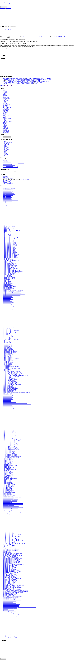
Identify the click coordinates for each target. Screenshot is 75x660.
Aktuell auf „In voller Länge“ (12, 85)
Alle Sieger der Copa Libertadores (8, 378)
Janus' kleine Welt (6, 109)
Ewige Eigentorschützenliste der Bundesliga (10, 521)
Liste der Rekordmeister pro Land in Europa (10, 554)
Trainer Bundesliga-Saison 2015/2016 (9, 611)
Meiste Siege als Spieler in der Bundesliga (10, 580)
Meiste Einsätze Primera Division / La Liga (10, 572)
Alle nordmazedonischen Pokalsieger (9, 336)
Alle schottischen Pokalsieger (8, 362)
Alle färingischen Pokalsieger (8, 259)
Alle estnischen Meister (7, 223)
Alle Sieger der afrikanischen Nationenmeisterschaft (12, 372)
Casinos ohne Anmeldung (7, 164)
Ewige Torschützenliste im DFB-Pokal (9, 542)
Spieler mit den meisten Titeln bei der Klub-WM (11, 606)
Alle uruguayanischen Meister (8, 475)
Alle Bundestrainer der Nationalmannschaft (10, 203)
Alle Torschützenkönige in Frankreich (9, 432)
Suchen (1, 171)
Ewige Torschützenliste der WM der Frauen (10, 538)
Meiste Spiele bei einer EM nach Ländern (10, 581)
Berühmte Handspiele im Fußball (8, 505)
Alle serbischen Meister (7, 369)
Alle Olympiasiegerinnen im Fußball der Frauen (11, 341)
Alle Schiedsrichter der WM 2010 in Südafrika (11, 358)
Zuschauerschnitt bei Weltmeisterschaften (10, 632)
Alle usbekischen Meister (7, 476)
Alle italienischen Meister (7, 284)
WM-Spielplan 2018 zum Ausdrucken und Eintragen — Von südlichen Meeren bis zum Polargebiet (20, 625)
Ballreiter (4, 94)
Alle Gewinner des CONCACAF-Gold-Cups (10, 268)
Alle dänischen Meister (7, 215)
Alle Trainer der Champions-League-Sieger (10, 448)
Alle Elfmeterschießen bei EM (8, 218)
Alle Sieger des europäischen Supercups (10, 389)
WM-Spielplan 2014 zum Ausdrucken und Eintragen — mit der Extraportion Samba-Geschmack (19, 623)
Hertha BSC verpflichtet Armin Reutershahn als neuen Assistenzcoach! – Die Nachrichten (18, 81)
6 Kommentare (3, 52)
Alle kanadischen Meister (7, 289)
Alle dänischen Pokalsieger (7, 216)
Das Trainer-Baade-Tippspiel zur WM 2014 (10, 508)
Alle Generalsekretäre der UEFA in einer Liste (11, 260)
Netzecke (4, 116)
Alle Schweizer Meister (7, 365)
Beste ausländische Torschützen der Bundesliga (11, 506)
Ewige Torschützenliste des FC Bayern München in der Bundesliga (14, 540)
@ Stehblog (5, 151)
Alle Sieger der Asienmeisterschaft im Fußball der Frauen (12, 373)
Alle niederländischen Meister (8, 329)
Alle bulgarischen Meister (7, 201)
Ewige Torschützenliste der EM (8, 533)
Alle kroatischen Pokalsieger (8, 299)
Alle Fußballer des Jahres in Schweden (9, 251)
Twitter (4, 4)
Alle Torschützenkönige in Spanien (9, 437)
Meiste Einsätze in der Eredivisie (8, 566)
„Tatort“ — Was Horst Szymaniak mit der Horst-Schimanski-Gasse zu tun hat (39, 78)
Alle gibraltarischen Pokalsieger (8, 274)
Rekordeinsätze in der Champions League (10, 593)
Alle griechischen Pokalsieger (8, 276)
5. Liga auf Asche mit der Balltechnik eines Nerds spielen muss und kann (35, 36)
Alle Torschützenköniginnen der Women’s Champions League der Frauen (15, 444)
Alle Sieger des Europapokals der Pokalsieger (10, 388)
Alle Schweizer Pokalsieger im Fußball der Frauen (11, 368)
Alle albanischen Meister (7, 190)
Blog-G (4, 96)
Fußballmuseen (5, 106)
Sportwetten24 (5, 176)
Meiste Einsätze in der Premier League (9, 569)
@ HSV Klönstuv (6, 143)
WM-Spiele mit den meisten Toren (9, 620)
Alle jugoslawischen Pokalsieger (8, 288)
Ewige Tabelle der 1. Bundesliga (8, 527)
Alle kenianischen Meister (7, 296)
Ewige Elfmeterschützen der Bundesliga (10, 526)
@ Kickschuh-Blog (6, 145)
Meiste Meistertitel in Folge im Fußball (9, 577)
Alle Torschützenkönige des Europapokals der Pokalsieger (13, 424)
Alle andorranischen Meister (7, 192)
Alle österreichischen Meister (8, 496)
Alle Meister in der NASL (7, 321)
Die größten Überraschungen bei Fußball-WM (11, 510)
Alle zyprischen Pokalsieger (7, 494)
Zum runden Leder (6, 132)
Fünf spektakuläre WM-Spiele (8, 544)
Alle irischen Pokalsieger (7, 281)
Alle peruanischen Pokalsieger (8, 346)
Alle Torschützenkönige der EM (8, 420)
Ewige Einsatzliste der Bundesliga (8, 522)
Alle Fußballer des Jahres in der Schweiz (10, 244)
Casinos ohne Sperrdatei (9, 178)
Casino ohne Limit (21, 163)
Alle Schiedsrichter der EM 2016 (8, 357)
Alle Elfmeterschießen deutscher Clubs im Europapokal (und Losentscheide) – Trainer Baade (19, 79)
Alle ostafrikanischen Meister (8, 343)
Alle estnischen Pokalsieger (7, 224)
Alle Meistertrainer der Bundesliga (9, 323)
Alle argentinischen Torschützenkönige (9, 194)
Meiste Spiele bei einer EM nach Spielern (10, 582)
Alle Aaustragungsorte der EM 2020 (9, 188)
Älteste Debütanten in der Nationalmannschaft (11, 636)
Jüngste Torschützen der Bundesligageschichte (11, 549)
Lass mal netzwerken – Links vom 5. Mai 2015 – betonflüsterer (14, 78)
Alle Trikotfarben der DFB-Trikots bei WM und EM (12, 456)
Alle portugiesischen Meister (8, 349)
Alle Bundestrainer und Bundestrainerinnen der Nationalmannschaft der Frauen (16, 204)
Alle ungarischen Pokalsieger (8, 474)
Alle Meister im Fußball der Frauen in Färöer (10, 319)
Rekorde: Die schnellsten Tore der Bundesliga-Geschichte (13, 592)
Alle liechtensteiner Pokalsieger (8, 302)
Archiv (1, 136)
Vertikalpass (5, 129)
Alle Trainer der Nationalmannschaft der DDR (11, 449)
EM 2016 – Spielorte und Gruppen (9, 518)
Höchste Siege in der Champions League (10, 547)
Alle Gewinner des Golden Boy (8, 269)
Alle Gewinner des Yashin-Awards (9, 273)
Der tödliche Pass (6, 100)
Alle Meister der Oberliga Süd (8, 315)
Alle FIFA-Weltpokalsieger (7, 231)
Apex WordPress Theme (4, 657)
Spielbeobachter (5, 122)
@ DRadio (4, 141)
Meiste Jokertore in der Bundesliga (9, 576)
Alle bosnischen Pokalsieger (7, 199)
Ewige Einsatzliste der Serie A (8, 525)
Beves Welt (5, 95)
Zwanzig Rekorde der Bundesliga (8, 634)
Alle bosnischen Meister (7, 198)
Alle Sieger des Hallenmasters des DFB (9, 390)
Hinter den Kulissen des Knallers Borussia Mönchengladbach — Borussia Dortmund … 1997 (24, 80)
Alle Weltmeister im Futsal (7, 488)
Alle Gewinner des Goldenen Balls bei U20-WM (11, 270)
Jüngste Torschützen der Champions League (10, 550)
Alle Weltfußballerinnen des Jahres (9, 486)
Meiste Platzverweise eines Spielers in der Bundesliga (12, 578)
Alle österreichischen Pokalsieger (8, 498)
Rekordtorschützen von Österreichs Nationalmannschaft (12, 596)
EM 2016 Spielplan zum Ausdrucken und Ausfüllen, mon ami (13, 519)
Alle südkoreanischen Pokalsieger (8, 408)
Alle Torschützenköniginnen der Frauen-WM (10, 442)
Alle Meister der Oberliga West (8, 316)
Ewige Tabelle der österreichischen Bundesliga (11, 530)
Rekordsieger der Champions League (9, 594)
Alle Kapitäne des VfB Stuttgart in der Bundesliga (11, 292)
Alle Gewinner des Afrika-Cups (8, 267)
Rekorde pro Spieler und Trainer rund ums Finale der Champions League (15, 591)
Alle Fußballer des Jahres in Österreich (9, 253)
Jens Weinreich (5, 110)
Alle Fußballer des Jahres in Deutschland (10, 245)
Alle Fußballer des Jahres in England (9, 246)
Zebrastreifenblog (6, 131)
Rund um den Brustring (7, 118)
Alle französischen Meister (7, 235)
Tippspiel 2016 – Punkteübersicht (8, 610)
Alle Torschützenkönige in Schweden (9, 436)
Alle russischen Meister (7, 355)
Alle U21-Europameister (7, 468)
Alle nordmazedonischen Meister (8, 335)
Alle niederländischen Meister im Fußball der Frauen (12, 330)
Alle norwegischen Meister (7, 337)
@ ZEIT (4, 155)
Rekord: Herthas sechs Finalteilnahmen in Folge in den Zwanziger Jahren (15, 590)
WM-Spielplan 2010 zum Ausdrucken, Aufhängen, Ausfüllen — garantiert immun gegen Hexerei (19, 621)
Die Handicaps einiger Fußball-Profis (9, 511)
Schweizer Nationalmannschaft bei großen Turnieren (12, 600)
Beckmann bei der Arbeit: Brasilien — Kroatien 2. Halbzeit (13, 504)
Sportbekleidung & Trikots (7, 180)
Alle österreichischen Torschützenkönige (10, 501)
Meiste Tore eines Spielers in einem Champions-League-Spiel (13, 585)
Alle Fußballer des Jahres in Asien (8, 240)
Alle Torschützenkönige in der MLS (9, 429)
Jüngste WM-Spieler (6, 551)
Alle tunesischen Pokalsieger (8, 461)
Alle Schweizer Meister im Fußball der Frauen (11, 366)
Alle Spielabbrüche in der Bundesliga (9, 402)
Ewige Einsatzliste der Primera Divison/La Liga (11, 524)
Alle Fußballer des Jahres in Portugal (9, 250)
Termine (4, 2)
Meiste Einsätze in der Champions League (10, 565)
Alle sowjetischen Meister (7, 398)
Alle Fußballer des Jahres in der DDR (9, 243)
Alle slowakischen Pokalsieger (8, 395)
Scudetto (4, 119)
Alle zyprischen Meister (7, 493)
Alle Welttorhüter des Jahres (7, 489)
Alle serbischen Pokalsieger (7, 370)
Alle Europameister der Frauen (8, 225)
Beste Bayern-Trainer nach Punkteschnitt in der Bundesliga (13, 507)
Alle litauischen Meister (7, 303)
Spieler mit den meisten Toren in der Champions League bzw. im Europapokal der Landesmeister (19, 607)
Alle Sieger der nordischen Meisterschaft (10, 381)
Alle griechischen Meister (7, 275)
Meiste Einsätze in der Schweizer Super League (11, 570)
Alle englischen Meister (7, 221)
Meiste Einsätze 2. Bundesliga (8, 563)
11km (4, 90)
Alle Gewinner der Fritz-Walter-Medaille (10, 265)
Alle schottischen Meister (7, 361)
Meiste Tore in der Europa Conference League (11, 586)
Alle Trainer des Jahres (7, 450)
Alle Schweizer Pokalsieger (7, 367)
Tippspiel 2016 (5, 609)
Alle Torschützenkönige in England (9, 431)
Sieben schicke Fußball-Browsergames (9, 603)
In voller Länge (5, 108)
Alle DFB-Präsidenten (6, 213)
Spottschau (4, 123)
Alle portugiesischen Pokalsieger (8, 350)
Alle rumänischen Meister (7, 353)
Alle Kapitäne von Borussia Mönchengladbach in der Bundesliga (14, 294)
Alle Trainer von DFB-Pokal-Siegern (9, 453)
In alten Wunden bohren (7, 29)
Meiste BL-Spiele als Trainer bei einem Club (10, 557)
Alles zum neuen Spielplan (7, 502)
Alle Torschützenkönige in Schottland (9, 435)
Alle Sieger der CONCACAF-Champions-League (11, 376)
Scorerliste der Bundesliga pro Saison (9, 601)
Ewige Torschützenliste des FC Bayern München (11, 539)
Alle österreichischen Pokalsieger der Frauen (10, 499)
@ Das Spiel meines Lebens (7, 142)
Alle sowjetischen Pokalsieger (8, 399)
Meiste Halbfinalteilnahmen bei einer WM (10, 575)
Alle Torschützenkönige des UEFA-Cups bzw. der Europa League (14, 425)
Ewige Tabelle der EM (6, 528)
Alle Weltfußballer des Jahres (8, 485)
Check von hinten (6, 97)
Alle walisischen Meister (7, 480)
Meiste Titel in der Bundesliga (8, 584)
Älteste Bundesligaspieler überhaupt (9, 635)
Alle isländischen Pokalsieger (8, 283)
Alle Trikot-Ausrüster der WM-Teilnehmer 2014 (11, 455)
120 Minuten (5, 91)
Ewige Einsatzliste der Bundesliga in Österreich (11, 523)
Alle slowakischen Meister (7, 394)
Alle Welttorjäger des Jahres (7, 491)
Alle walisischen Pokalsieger (8, 481)
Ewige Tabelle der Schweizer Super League (10, 529)
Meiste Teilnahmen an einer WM (8, 583)
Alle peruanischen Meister (7, 345)
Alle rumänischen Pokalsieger (8, 354)
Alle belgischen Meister (7, 196)
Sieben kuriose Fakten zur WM (8, 602)
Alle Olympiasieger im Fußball (8, 340)
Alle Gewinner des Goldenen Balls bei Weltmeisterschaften (13, 271)
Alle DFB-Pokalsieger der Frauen (8, 212)
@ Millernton (5, 153)
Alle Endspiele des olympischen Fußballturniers (11, 220)
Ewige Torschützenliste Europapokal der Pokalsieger (12, 541)
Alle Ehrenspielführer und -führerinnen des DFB (11, 217)
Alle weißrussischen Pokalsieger (8, 483)
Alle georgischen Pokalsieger (8, 262)
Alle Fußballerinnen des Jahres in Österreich (10, 257)
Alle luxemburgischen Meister (8, 305)
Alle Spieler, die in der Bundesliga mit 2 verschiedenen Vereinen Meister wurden (17, 404)
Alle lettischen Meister (6, 300)
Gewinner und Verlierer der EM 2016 (9, 545)
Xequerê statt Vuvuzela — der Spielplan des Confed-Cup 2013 (13, 627)
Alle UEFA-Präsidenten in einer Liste (9, 469)
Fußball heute (5, 160)
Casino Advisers (5, 177)
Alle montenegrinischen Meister (8, 326)
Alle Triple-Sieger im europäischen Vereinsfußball (11, 457)
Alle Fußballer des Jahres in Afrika (9, 239)
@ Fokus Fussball (6, 147)
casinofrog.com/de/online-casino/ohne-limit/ (10, 167)
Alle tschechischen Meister (7, 458)
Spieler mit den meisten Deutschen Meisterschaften (11, 604)
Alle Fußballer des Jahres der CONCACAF (10, 237)
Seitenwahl (4, 120)
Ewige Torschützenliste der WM (8, 537)
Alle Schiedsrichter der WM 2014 (8, 359)
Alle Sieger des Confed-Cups (8, 386)
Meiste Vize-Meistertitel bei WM (8, 588)
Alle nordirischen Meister (7, 333)
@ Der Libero (5, 148)
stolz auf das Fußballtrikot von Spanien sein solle (62, 36)
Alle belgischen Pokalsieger (7, 197)
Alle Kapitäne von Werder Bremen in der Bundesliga (12, 295)
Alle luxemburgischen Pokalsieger (8, 306)
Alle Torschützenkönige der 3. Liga (9, 415)
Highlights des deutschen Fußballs (8, 546)
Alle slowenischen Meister (7, 396)
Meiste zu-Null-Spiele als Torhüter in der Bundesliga (12, 589)
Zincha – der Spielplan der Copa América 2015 (11, 629)
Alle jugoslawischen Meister (7, 287)
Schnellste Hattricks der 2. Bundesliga (9, 598)
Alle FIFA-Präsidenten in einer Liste (9, 228)
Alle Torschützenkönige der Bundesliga (9, 416)
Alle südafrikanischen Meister (8, 406)
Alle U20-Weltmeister (6, 466)
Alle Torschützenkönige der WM (8, 423)
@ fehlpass (4, 152)
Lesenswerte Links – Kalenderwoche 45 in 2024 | (11, 82)
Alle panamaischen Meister (7, 344)
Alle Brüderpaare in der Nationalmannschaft (10, 200)
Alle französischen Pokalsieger (8, 236)
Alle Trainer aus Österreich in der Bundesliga (10, 446)
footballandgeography (6, 104)
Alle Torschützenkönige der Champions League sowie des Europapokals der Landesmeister (18, 417)
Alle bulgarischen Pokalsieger (8, 202)
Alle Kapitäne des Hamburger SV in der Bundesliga (12, 291)
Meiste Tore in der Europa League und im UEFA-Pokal (12, 587)
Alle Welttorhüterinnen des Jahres (8, 490)
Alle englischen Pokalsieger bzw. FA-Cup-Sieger (11, 222)
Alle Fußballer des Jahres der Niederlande (10, 238)
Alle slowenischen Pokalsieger (8, 397)
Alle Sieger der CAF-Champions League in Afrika (11, 374)
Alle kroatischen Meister (7, 298)
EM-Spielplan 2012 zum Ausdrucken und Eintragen (12, 520)
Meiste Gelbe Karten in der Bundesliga (9, 574)
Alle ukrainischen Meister (7, 471)
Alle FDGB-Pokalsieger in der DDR (9, 226)
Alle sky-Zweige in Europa (7, 393)
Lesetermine (36, 83)
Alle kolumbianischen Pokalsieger (8, 297)
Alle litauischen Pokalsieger (7, 304)
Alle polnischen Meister (7, 347)
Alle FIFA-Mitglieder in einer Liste (9, 227)
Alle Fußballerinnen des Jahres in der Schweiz (11, 254)
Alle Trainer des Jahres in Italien (8, 452)
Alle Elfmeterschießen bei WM (8, 219)
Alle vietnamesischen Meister (8, 479)
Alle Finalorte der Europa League (8, 232)
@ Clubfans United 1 (6, 144)
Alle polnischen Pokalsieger (7, 348)
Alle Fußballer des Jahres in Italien (9, 249)
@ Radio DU (5, 150)
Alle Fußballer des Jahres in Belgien (9, 241)
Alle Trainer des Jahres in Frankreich (9, 451)
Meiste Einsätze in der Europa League (9, 567)
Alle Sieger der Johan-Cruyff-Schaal (9, 380)
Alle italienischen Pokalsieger (8, 285)
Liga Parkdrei (5, 113)
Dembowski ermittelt (6, 98)
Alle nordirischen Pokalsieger (8, 334)
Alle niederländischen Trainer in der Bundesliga (11, 332)
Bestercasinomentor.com (7, 182)
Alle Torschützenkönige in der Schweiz (9, 430)
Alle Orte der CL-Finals (7, 342)
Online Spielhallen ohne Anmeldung (9, 165)
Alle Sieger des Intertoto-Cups (8, 391)
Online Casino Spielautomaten (8, 183)
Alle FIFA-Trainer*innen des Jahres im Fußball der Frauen (13, 230)
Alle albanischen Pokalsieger (8, 191)
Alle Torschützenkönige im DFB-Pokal (9, 426)
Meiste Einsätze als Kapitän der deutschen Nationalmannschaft (13, 564)
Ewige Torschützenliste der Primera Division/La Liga (12, 536)
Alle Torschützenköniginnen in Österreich (10, 445)
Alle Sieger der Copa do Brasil (8, 377)
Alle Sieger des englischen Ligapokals (9, 387)
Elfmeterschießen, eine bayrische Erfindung (43, 79)
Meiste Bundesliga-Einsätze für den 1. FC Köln (11, 560)
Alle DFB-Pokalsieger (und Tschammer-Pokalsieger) (12, 211)
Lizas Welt (4, 114)
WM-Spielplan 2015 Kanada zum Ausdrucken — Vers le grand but (14, 624)
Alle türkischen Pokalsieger (7, 463)
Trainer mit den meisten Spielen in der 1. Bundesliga (12, 612)
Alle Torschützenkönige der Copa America (10, 418)
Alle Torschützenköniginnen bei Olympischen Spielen (12, 439)
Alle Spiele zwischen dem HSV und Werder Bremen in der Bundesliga (15, 403)
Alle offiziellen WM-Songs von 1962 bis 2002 (11, 339)
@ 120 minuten (5, 154)
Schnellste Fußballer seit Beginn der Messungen (11, 597)
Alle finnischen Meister (7, 233)
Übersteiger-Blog (6, 130)
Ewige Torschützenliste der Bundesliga (9, 532)
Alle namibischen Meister (7, 328)
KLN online (5, 112)
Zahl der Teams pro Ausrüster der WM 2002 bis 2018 (12, 628)
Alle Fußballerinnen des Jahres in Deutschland (11, 255)
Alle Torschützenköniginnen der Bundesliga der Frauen (12, 440)
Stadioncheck (5, 124)
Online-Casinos (5, 161)
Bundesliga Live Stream (7, 162)
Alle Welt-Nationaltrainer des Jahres (9, 484)
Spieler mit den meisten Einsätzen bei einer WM (11, 605)
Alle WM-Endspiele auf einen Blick (9, 492)
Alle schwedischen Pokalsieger (8, 364)
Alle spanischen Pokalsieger (7, 401)
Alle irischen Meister (6, 280)
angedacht (4, 93)
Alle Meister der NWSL (7, 313)
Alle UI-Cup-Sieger (6, 470)
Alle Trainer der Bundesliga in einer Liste (42, 81)
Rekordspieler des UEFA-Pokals (8, 595)
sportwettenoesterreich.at (26, 179)
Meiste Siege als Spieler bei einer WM (9, 579)
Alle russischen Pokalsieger (7, 356)
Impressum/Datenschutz (7, 3)
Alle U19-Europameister (7, 464)
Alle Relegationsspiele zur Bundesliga (9, 352)
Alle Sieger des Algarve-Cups (8, 385)
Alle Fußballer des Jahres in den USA (9, 242)
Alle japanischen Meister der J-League (9, 286)
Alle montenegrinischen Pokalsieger (9, 327)
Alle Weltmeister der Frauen (7, 487)
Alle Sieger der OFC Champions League (10, 382)
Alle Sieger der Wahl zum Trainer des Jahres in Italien (12, 384)
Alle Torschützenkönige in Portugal (9, 434)
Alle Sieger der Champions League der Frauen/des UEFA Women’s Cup (15, 375)
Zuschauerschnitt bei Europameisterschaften (10, 631)
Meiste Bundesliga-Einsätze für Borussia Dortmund (11, 559)
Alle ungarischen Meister (7, 473)
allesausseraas (5, 92)
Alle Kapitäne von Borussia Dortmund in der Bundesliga (12, 293)
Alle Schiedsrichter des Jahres (8, 360)
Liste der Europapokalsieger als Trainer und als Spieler (12, 553)
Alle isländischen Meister (7, 282)
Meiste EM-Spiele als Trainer (8, 573)
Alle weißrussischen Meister (7, 482)
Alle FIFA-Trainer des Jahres (8, 229)
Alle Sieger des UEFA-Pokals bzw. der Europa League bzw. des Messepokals (16, 392)
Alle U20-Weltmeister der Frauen (8, 467)
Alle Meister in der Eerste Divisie (8, 320)
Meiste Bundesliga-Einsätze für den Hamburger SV (11, 561)
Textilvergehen (5, 127)
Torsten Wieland (5, 128)
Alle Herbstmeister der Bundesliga (9, 278)
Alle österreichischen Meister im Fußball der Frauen (12, 497)
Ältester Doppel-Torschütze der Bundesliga (10, 637)
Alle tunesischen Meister (7, 460)
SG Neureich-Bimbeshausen (8, 121)
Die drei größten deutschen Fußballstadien (10, 509)
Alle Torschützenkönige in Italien (8, 433)
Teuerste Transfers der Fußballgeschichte (10, 608)
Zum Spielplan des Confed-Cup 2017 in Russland (11, 630)
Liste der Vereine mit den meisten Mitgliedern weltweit (12, 555)
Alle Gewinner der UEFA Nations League (10, 266)
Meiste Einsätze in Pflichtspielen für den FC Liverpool (12, 571)
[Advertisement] (37, 17)
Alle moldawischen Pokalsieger (8, 325)
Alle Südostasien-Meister (7, 409)
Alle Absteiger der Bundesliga (8, 189)
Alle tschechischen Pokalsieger (8, 459)
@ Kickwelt (5, 146)
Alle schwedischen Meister (7, 363)
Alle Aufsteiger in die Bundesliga (8, 195)
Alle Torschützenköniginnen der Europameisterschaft (12, 441)
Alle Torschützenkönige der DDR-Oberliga (10, 419)
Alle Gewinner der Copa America (8, 264)
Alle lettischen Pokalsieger (7, 301)
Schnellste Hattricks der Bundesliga (9, 599)
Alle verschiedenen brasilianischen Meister (10, 478)
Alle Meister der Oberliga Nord (8, 314)
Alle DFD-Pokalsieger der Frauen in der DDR (11, 214)
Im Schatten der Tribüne (7, 107)
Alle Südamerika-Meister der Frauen (9, 407)
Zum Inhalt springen (3, 0)
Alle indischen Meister (6, 279)
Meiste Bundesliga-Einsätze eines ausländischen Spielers (12, 558)
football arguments (6, 103)
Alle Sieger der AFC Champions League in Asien (11, 371)
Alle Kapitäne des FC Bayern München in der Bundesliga (13, 290)
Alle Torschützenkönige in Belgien (9, 427)
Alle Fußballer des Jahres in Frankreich (9, 248)
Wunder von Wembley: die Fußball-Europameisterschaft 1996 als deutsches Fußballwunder (18, 626)
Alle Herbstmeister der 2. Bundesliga (9, 277)
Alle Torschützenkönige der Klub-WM (9, 422)
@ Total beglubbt (6, 149)
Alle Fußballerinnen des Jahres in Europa (10, 256)
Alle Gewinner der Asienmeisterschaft (9, 263)
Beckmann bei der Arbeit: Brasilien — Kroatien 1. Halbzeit (13, 503)
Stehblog (4, 126)
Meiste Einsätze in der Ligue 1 (8, 568)
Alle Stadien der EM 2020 (7, 405)
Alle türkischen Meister (7, 462)
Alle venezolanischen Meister (8, 477)
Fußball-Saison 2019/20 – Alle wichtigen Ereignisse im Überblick (14, 543)
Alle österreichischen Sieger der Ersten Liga (10, 500)
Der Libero (4, 99)
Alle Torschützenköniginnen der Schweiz (10, 443)
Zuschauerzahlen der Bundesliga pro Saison (10, 633)
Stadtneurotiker (5, 125)
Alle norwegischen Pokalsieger (8, 338)
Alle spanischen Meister (7, 400)
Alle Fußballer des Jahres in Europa (9, 247)
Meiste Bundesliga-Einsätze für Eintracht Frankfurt (11, 562)
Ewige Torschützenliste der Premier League (10, 535)
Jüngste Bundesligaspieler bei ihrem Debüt (10, 548)
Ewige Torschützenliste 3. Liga (8, 531)
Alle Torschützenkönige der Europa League (10, 421)
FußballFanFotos (6, 105)
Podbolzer (4, 117)
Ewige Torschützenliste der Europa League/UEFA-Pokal (12, 534)
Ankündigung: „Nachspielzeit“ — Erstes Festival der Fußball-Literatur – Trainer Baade (18, 83)
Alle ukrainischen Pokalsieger (8, 472)
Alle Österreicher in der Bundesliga (9, 495)
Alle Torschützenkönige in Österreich (9, 438)
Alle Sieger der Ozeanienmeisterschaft (9, 383)
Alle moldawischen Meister (7, 324)
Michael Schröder (6, 115)
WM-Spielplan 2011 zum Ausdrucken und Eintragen (12, 622)
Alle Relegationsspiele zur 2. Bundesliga (10, 351)
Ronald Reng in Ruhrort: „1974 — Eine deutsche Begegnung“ (32, 82)
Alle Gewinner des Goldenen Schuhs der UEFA (11, 272)
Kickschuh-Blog (5, 111)
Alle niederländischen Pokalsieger (8, 331)
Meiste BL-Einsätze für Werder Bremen (9, 556)
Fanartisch (4, 101)
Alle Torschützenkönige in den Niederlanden (10, 428)
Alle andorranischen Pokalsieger (8, 193)
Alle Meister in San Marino (7, 322)
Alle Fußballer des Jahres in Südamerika (10, 252)
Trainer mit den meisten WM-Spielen (9, 613)
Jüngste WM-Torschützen (7, 552)
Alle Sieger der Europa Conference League (10, 379)
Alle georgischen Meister (7, 261)
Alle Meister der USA (6, 318)
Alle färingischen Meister (7, 258)
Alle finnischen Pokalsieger (7, 234)
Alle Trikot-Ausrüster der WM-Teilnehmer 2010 (11, 454)
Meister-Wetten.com (6, 181)
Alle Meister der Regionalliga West (9, 317)
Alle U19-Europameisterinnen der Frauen (10, 465)
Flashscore (4, 102)
